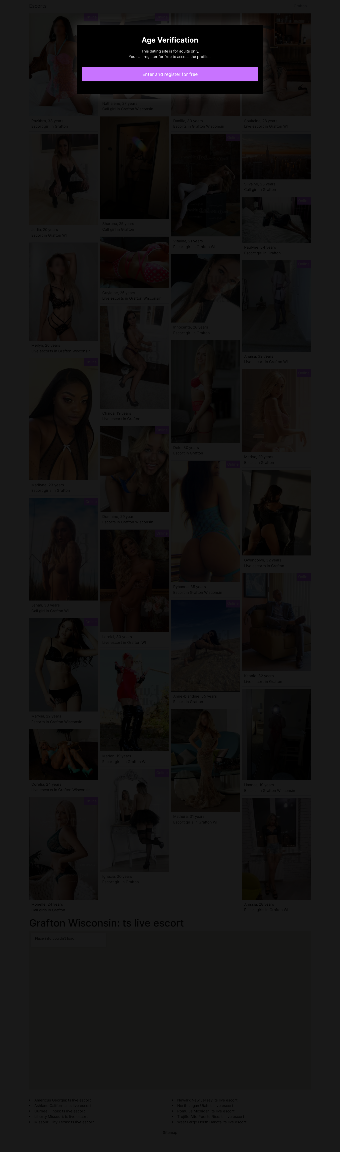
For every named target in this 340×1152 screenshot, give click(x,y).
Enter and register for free (170, 74)
